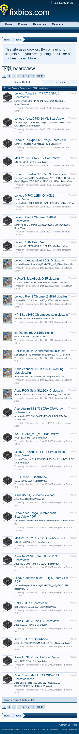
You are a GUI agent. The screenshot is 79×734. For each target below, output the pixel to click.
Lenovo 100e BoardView (30, 242)
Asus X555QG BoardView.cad (34, 495)
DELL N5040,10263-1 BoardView (30, 481)
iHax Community (39, 723)
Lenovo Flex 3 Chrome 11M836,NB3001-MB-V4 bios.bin (41, 300)
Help (75, 725)
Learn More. (28, 58)
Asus (16, 383)
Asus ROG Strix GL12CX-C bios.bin (38, 390)
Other (17, 288)
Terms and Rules (69, 729)
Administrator (32, 108)
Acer (16, 426)
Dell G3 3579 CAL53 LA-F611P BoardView (35, 607)
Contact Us (64, 725)
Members (57, 24)
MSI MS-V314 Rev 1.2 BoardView (37, 158)
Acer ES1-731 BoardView (31, 639)
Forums (22, 24)
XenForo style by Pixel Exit (45, 729)
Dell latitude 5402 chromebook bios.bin (39, 350)
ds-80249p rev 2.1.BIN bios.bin (34, 332)
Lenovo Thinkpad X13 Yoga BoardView (40, 140)
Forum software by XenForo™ (16, 729)
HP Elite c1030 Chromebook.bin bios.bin (41, 314)
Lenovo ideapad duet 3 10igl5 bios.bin (39, 260)
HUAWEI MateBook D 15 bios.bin (36, 278)
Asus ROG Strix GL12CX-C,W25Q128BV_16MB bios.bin (42, 394)
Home (8, 24)
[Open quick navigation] (74, 39)
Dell (16, 361)
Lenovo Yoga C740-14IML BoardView (39, 118)
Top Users (59, 82)
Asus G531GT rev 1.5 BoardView (36, 621)
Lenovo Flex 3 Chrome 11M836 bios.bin (40, 296)
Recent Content (22, 82)
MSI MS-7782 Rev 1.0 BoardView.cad (39, 538)
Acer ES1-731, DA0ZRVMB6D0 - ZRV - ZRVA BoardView (42, 643)
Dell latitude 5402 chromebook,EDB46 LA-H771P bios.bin (42, 355)
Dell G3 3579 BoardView (30, 603)
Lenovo (18, 111)
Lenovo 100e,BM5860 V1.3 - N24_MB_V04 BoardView (41, 246)
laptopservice (32, 268)
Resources (39, 24)
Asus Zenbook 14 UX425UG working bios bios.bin (39, 376)
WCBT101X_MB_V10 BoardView (36, 433)
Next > (40, 76)
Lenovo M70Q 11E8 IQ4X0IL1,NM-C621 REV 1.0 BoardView (44, 203)
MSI (73, 165)
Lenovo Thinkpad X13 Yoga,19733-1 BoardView (37, 144)
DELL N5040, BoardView (30, 477)
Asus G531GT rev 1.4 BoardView (36, 657)
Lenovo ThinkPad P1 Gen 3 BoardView (40, 174)
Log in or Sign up (63, 3)
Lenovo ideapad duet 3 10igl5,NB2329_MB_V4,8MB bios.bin (43, 264)
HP (15, 325)
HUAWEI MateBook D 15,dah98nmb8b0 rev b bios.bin (40, 282)
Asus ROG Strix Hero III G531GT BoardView (36, 564)
